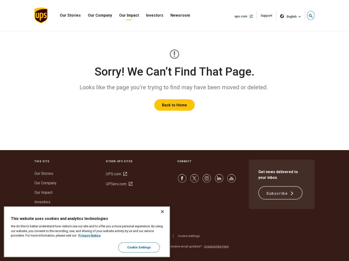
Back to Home (174, 105)
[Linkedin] (219, 180)
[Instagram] (207, 180)
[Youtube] (231, 180)
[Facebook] (182, 180)
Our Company (100, 15)
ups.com (246, 16)
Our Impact (129, 15)
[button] (311, 15)
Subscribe (277, 193)
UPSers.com (119, 184)
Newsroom (180, 15)
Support (268, 17)
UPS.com (116, 174)
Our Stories (70, 15)
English (291, 16)
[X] (194, 180)
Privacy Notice (89, 235)
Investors (154, 15)
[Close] (162, 211)
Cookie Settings (189, 236)
